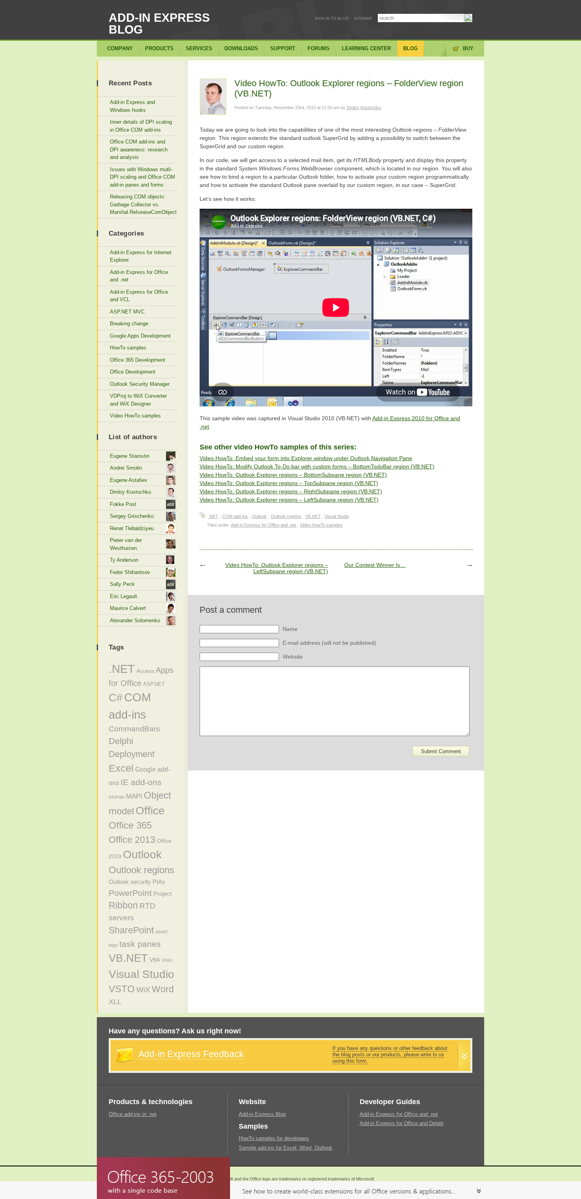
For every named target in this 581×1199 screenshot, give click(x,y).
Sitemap (363, 18)
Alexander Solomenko (135, 620)
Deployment (132, 754)
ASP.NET (154, 684)
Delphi (121, 741)
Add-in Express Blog (159, 23)
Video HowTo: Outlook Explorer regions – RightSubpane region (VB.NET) (291, 491)
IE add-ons (141, 782)
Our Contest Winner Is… (375, 565)
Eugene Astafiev (128, 480)
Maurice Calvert (128, 608)
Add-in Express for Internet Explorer (141, 256)
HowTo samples (128, 348)
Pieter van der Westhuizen (126, 544)
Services (199, 48)
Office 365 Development (137, 360)
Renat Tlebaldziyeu (132, 528)
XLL (115, 1002)
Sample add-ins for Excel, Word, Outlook (285, 1148)
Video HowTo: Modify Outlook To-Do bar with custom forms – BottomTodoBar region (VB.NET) (317, 466)
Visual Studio (336, 516)
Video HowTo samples (321, 525)
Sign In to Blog (332, 18)
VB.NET (313, 516)
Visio (167, 960)
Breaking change (129, 324)
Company (120, 48)
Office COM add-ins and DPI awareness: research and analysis (139, 149)
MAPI (134, 796)
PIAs (159, 881)
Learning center (366, 48)
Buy (468, 48)
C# (116, 697)
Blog (410, 48)
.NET (213, 516)
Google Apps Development (140, 336)
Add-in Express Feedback (191, 1054)
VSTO (122, 989)
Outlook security (130, 881)
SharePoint (131, 930)
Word (163, 989)
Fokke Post (123, 504)
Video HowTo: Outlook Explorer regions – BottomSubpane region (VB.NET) (293, 475)
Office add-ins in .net (133, 1114)
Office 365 (130, 825)
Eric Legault (123, 596)
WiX (143, 990)
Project (162, 894)
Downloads (241, 48)
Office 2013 (132, 840)
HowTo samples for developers (274, 1138)
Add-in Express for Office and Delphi (401, 1123)
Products (159, 48)
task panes (140, 944)
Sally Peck (122, 584)
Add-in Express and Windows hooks (132, 106)
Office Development (132, 372)
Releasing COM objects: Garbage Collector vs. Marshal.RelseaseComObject (143, 204)
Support (282, 48)
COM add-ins (235, 516)
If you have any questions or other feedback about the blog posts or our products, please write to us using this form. (389, 1054)
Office (150, 810)
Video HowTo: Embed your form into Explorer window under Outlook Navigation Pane (306, 458)
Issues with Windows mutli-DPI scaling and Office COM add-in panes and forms (142, 177)
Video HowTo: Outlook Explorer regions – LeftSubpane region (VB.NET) (289, 500)
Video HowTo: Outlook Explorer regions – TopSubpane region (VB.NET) (289, 483)
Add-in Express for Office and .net (263, 525)
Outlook (259, 516)
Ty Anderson (124, 560)
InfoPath (116, 797)
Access (145, 671)
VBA (154, 960)
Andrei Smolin (126, 468)
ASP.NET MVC (127, 312)
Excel (121, 768)
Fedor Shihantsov (130, 572)
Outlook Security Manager (140, 384)
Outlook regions (286, 516)
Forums (318, 48)
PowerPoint (130, 892)
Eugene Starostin (129, 456)
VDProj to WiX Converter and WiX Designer (138, 400)
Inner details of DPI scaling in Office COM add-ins (141, 126)
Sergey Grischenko (132, 516)
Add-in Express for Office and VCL (139, 296)
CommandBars (134, 729)
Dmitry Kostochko (364, 107)
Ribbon (123, 905)
